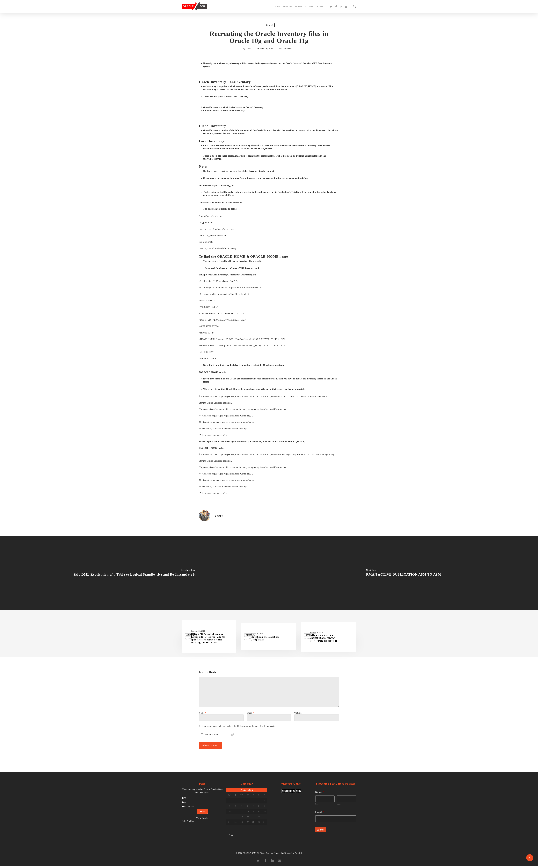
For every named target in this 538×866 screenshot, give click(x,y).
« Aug (230, 835)
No (185, 802)
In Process (189, 806)
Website (298, 713)
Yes (185, 798)
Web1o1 (298, 853)
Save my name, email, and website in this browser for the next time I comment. (238, 726)
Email (250, 713)
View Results (202, 818)
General (269, 25)
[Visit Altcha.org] (232, 735)
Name (202, 713)
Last (339, 804)
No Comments (285, 48)
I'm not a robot (212, 734)
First (317, 804)
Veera (248, 48)
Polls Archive (188, 821)
